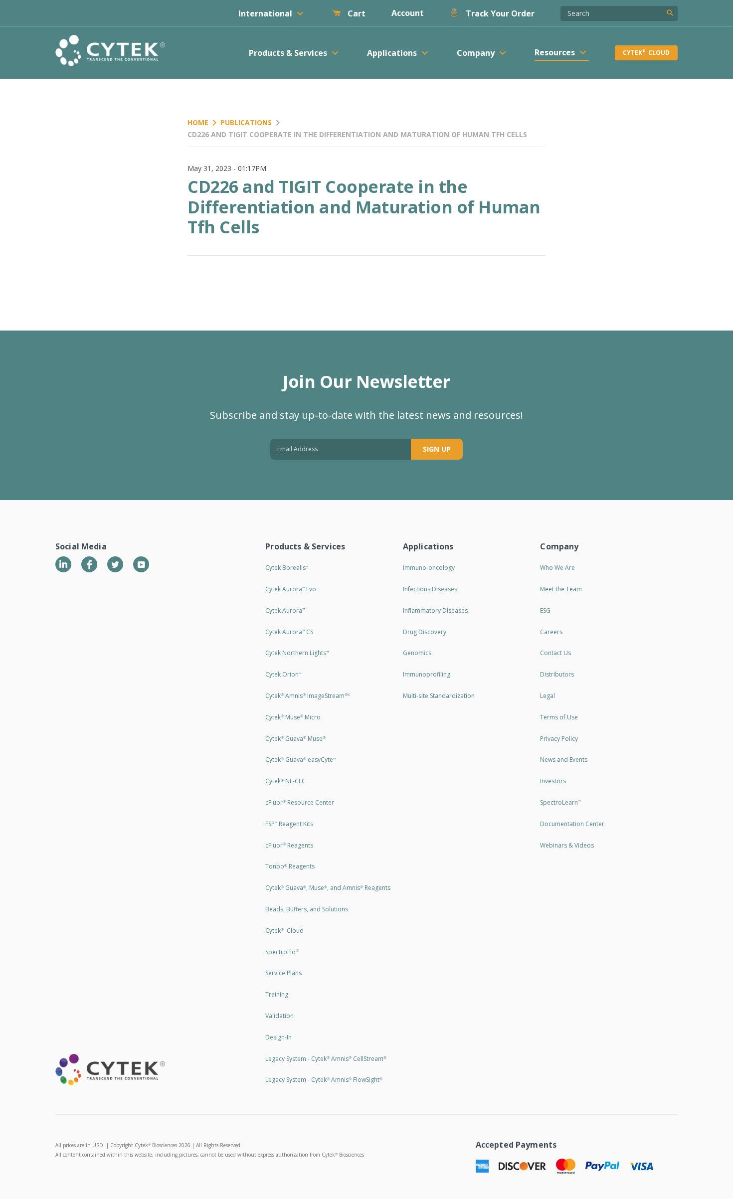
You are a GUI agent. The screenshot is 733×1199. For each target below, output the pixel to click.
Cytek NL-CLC (285, 781)
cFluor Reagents (289, 845)
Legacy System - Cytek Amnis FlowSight (323, 1079)
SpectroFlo (282, 952)
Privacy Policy (559, 738)
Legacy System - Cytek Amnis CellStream (325, 1058)
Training (276, 994)
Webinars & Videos (567, 845)
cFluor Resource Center (299, 802)
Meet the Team (561, 589)
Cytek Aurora (285, 610)
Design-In (278, 1037)
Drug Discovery (424, 632)
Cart (356, 13)
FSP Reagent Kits (289, 824)
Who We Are (557, 567)
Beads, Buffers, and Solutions (306, 909)
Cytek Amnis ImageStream (307, 695)
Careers (551, 632)
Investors (553, 781)
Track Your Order (499, 13)
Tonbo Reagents (290, 866)
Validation (279, 1016)
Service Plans (283, 973)
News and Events (563, 759)
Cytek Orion (283, 674)
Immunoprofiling (426, 674)
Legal (547, 695)
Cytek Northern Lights (297, 653)
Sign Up (437, 449)
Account (407, 12)
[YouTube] (141, 564)
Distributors (557, 674)
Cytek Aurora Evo (290, 589)
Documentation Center (572, 824)
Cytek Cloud (646, 52)
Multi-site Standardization (439, 695)
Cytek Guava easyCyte (300, 759)
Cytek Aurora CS (289, 632)
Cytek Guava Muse (295, 738)
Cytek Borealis (286, 567)
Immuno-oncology (429, 567)
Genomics (417, 653)
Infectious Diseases (430, 589)
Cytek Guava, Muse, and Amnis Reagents (327, 887)
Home (197, 122)
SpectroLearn (560, 802)
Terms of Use (559, 717)
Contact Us (555, 653)
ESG (545, 610)
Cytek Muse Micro (293, 717)
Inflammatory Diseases (435, 610)
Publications (246, 122)
